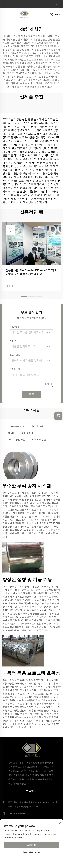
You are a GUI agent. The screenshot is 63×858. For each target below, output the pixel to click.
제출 (31, 394)
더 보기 (9, 285)
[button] (24, 296)
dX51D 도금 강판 (16, 426)
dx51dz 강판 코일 (16, 439)
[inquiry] (58, 416)
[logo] (23, 14)
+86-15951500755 (16, 814)
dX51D (11, 433)
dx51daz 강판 (39, 439)
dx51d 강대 (27, 433)
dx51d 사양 (37, 426)
